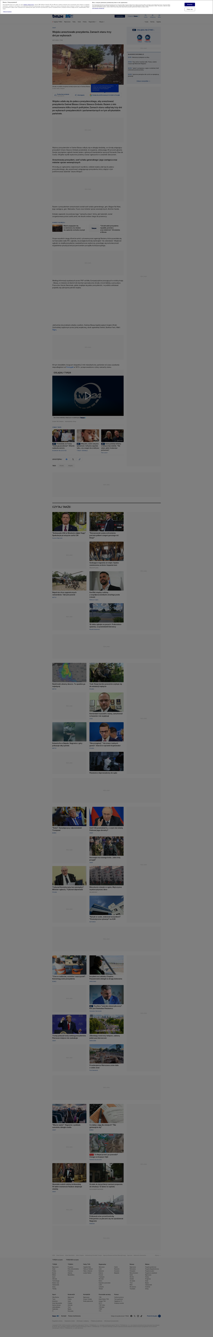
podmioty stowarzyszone (28, 4)
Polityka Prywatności (7, 11)
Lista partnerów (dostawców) (98, 8)
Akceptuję (189, 4)
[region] (106, 7)
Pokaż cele (190, 9)
